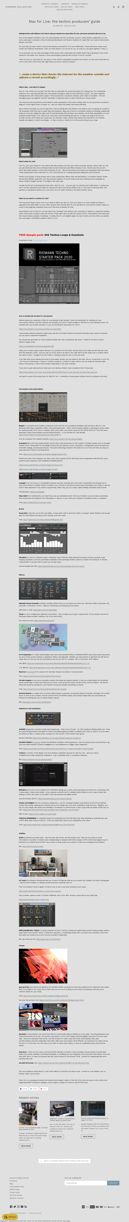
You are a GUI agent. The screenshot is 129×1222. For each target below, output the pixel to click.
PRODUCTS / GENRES (49, 4)
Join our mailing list (72, 1178)
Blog (11, 1184)
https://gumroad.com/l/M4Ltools (48, 939)
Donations (13, 1181)
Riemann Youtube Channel (19, 1178)
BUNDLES (65, 4)
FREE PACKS (79, 7)
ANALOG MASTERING (64, 10)
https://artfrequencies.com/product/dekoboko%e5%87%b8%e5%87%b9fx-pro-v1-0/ (58, 663)
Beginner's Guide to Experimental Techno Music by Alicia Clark (62, 1119)
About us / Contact (16, 1198)
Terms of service (16, 1195)
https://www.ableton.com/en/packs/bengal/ (65, 439)
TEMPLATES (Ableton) (79, 4)
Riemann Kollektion (19, 7)
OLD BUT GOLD (66, 7)
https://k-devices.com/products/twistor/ (37, 759)
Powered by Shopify (35, 1213)
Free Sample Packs (40, 240)
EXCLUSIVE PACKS (51, 7)
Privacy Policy (15, 1192)
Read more (26, 1146)
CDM (79, 1080)
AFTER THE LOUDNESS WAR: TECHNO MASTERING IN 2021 (33, 1128)
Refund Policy (15, 1189)
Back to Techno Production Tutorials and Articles (66, 1161)
